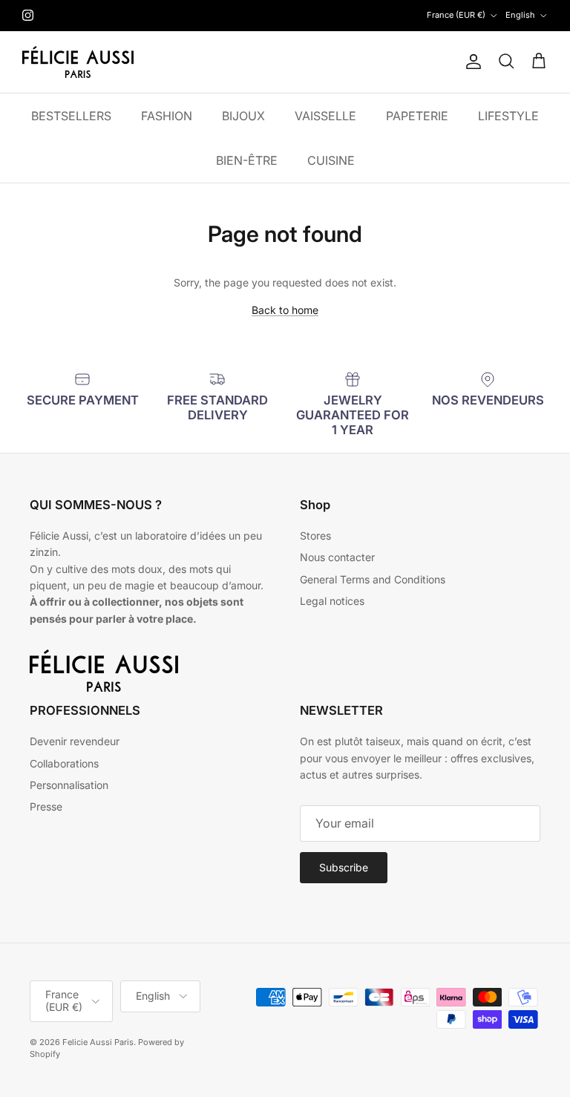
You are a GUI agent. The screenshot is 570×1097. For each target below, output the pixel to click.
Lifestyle (508, 115)
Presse (46, 806)
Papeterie (417, 115)
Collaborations (64, 763)
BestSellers (71, 115)
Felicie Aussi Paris (98, 1042)
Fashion (166, 115)
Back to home (285, 310)
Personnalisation (69, 785)
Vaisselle (325, 115)
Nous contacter (337, 557)
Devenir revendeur (74, 741)
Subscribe (343, 867)
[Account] (470, 62)
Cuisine (331, 160)
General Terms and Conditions (372, 579)
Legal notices (332, 601)
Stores (315, 535)
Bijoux (243, 115)
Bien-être (247, 160)
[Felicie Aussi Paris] (78, 62)
